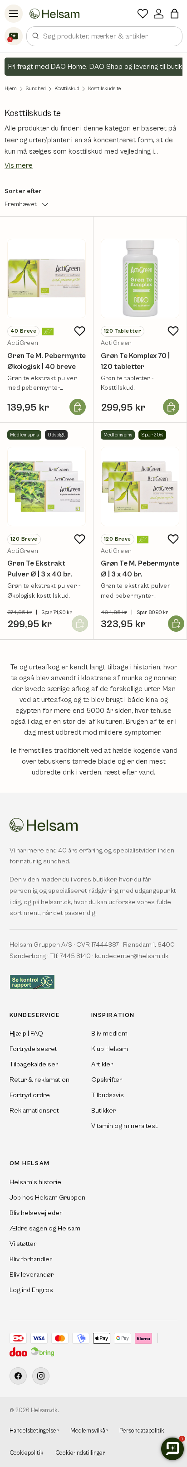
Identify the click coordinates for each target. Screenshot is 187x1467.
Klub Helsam (109, 1049)
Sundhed (35, 89)
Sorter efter (23, 191)
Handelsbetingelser (34, 1431)
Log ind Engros (31, 1290)
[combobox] (104, 36)
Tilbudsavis (107, 1095)
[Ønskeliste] (143, 14)
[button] (174, 14)
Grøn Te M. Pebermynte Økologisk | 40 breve (46, 361)
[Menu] (14, 14)
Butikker (103, 1110)
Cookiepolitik (27, 1453)
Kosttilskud (66, 89)
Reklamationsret (34, 1110)
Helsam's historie (35, 1182)
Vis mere (19, 165)
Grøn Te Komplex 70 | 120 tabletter (135, 361)
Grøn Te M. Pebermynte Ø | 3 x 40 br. (140, 568)
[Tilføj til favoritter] (79, 330)
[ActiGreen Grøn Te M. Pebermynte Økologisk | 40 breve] (46, 278)
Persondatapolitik (141, 1431)
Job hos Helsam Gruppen (47, 1197)
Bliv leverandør (32, 1274)
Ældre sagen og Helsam (45, 1228)
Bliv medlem (109, 1033)
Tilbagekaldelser (34, 1064)
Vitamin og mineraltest (124, 1126)
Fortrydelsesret (33, 1049)
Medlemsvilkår (89, 1431)
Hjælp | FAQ (26, 1033)
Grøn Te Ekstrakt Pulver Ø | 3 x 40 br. (39, 568)
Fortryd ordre (30, 1095)
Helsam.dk (44, 1410)
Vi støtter (23, 1244)
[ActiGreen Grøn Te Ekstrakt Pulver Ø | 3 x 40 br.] (46, 486)
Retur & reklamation (39, 1080)
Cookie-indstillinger (80, 1453)
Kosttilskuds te (104, 89)
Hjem (11, 89)
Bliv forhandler (31, 1259)
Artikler (102, 1064)
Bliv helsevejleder (36, 1213)
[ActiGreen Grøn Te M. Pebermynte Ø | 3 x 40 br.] (140, 486)
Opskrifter (106, 1080)
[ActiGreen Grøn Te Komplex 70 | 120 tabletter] (140, 278)
